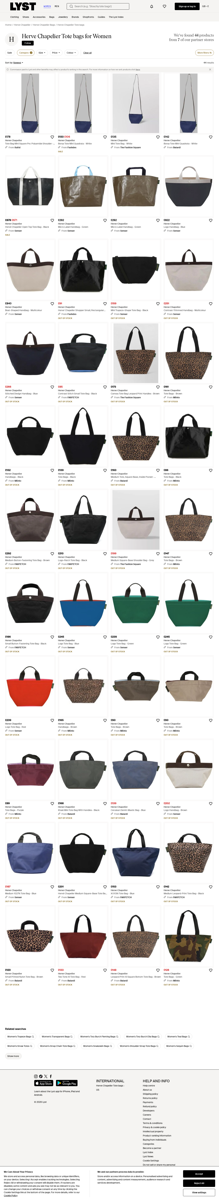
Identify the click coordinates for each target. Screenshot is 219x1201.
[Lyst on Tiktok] (40, 1077)
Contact (147, 1119)
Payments (148, 1102)
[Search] (71, 6)
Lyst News (148, 1156)
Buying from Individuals (154, 1139)
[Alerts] (151, 6)
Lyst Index (148, 1152)
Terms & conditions (152, 1123)
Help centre (149, 1085)
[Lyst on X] (45, 1077)
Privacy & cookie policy (154, 1127)
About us (147, 1089)
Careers (147, 1114)
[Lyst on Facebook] (50, 1077)
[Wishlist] (164, 6)
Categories (148, 1144)
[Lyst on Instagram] (36, 1077)
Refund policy (150, 1106)
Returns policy (150, 1098)
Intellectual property (153, 1131)
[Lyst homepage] (23, 6)
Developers (148, 1110)
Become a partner (152, 1148)
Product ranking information (157, 1135)
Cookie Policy (10, 1195)
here (138, 69)
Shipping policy (150, 1094)
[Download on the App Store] (43, 1083)
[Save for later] (52, 137)
